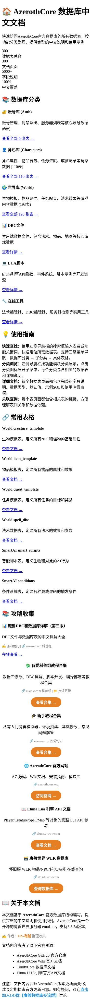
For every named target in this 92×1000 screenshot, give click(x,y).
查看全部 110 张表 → (20, 176)
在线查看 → (12, 654)
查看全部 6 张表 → (18, 138)
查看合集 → (46, 702)
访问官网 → (46, 796)
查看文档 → (12, 449)
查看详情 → (12, 252)
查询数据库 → (46, 889)
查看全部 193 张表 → (20, 214)
